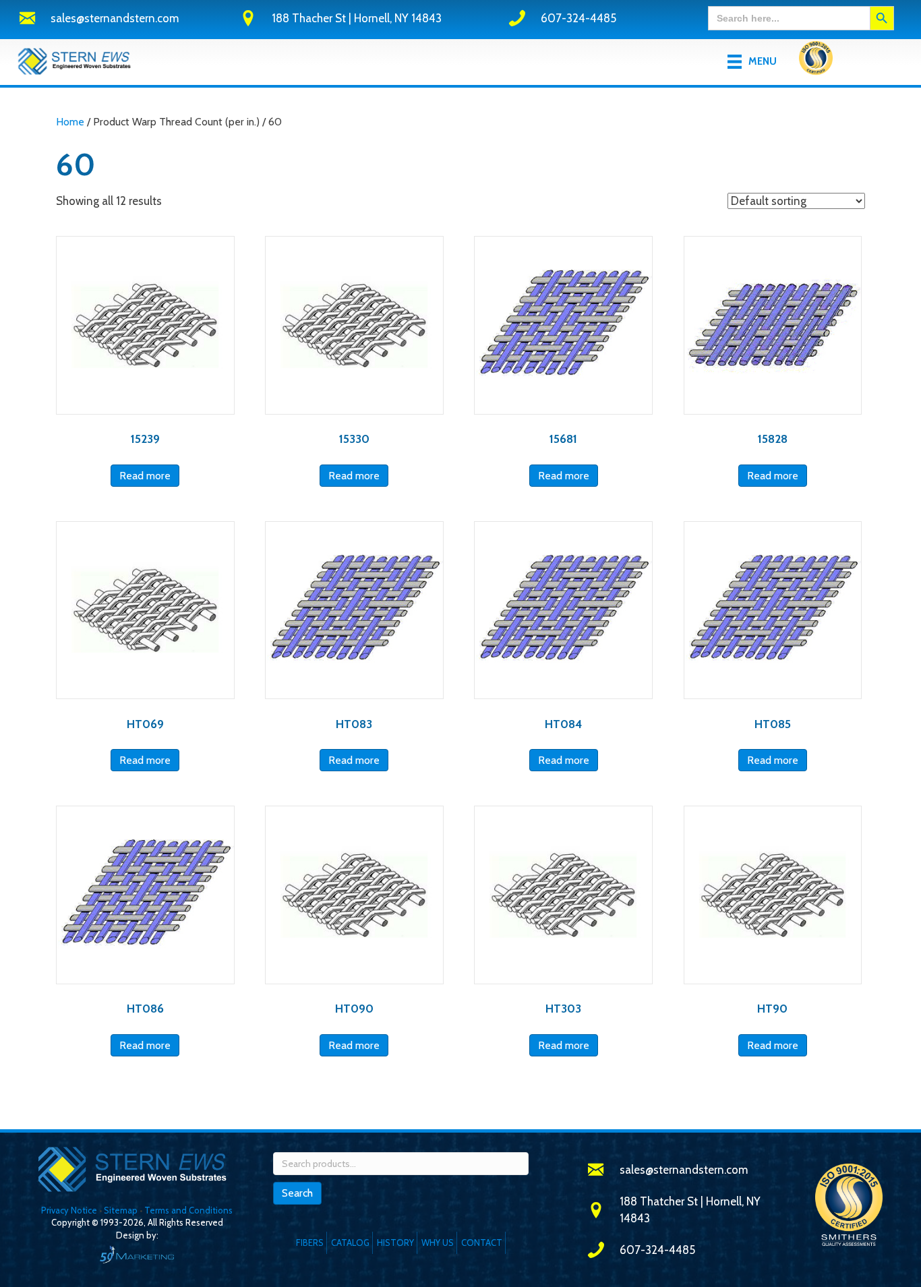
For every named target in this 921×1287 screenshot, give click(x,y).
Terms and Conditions (188, 1210)
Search (297, 1193)
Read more (145, 475)
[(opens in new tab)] (816, 60)
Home (70, 121)
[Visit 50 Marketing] (137, 1254)
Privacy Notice (70, 1210)
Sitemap (121, 1210)
